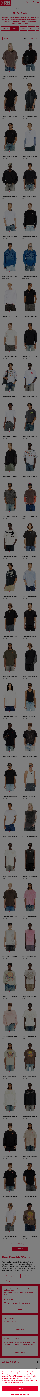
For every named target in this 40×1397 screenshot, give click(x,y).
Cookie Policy (18, 1382)
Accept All (20, 1388)
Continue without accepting (20, 1394)
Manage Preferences (22, 1380)
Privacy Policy (6, 1382)
